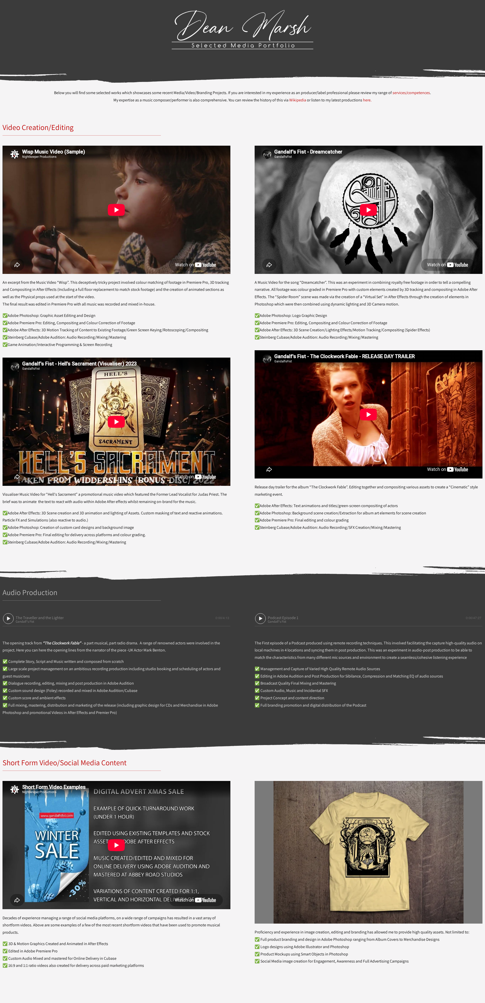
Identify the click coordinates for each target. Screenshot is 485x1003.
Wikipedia (297, 100)
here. (367, 100)
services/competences (411, 92)
